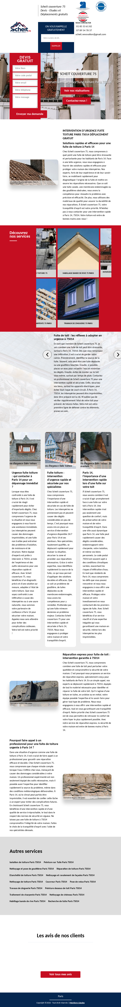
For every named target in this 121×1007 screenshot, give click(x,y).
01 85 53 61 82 (84, 26)
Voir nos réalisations (76, 90)
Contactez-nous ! (76, 100)
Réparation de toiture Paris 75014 (73, 869)
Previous (47, 354)
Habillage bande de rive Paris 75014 (27, 901)
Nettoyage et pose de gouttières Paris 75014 (32, 869)
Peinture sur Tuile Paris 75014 (58, 862)
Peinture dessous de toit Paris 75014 (63, 888)
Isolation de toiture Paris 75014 (25, 862)
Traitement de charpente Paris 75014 (28, 895)
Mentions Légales (77, 1003)
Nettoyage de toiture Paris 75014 (26, 882)
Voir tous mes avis (60, 974)
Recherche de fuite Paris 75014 (63, 901)
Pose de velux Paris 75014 (83, 882)
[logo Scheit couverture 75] (20, 27)
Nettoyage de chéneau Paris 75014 (67, 895)
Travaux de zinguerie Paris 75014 (26, 888)
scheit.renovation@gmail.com (91, 34)
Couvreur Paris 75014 (56, 882)
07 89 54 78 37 (84, 30)
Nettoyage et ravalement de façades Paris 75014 (70, 875)
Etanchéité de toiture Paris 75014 (26, 875)
